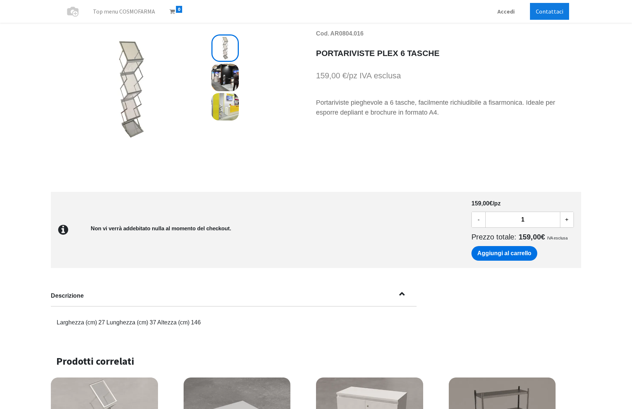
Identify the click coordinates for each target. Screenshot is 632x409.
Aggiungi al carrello (504, 253)
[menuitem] (124, 11)
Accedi (506, 11)
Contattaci (549, 11)
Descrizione (67, 296)
